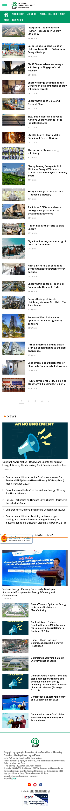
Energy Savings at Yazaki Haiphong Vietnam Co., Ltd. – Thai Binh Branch (47, 302)
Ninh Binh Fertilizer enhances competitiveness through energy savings (46, 268)
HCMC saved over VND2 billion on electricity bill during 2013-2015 (47, 382)
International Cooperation (52, 14)
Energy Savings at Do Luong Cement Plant (44, 102)
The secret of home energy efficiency (43, 152)
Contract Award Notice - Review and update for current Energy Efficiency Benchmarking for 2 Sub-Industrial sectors (34, 464)
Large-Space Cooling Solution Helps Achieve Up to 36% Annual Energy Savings (46, 49)
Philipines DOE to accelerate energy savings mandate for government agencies (44, 210)
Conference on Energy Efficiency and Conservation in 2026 (35, 509)
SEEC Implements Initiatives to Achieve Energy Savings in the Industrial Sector (45, 119)
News (6, 20)
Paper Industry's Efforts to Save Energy (46, 227)
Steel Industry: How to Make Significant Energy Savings (44, 137)
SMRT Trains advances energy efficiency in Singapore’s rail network (45, 67)
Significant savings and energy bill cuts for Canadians (47, 243)
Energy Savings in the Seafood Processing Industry (45, 193)
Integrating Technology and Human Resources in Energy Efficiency (44, 30)
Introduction (18, 14)
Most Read (44, 534)
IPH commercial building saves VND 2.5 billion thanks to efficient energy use (47, 347)
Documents (17, 20)
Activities (31, 14)
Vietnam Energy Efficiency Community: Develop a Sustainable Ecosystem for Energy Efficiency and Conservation (28, 592)
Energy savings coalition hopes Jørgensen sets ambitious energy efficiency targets (47, 86)
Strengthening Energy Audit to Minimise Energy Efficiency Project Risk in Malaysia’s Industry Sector (47, 171)
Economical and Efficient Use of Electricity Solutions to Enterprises (47, 364)
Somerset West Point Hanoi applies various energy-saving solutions (45, 320)
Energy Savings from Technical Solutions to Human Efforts (46, 285)
